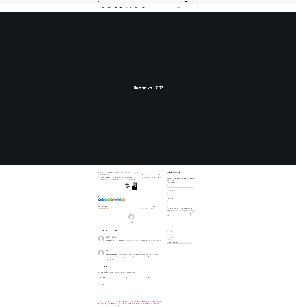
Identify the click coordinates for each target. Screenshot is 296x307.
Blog (136, 8)
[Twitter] (105, 199)
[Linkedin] (117, 199)
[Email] (111, 199)
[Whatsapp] (108, 199)
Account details (184, 2)
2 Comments (136, 172)
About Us (128, 8)
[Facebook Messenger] (102, 199)
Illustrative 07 (134, 175)
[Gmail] (114, 199)
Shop (102, 8)
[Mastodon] (120, 199)
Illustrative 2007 (131, 193)
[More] (123, 199)
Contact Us (143, 8)
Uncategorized (128, 172)
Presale (109, 8)
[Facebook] (99, 199)
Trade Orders (118, 8)
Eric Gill (151, 177)
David (101, 172)
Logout (192, 2)
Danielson (144, 177)
